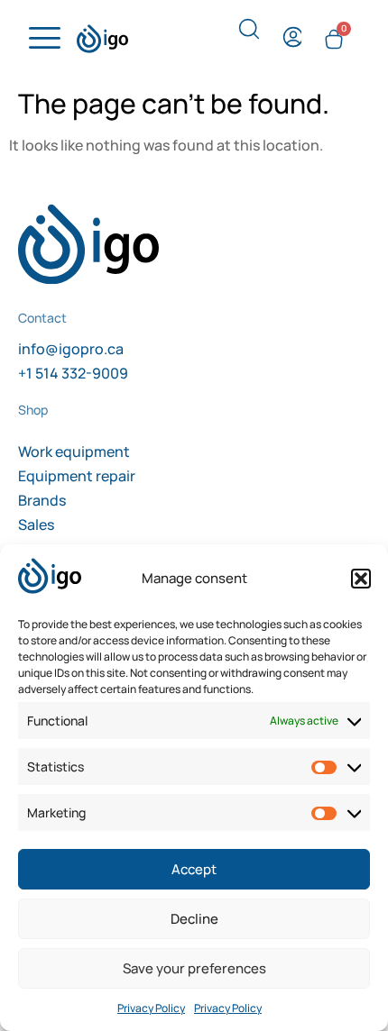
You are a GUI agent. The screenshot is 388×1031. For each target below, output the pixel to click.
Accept (194, 869)
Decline (194, 918)
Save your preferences (194, 968)
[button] (361, 579)
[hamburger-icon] (42, 38)
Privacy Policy (151, 1008)
